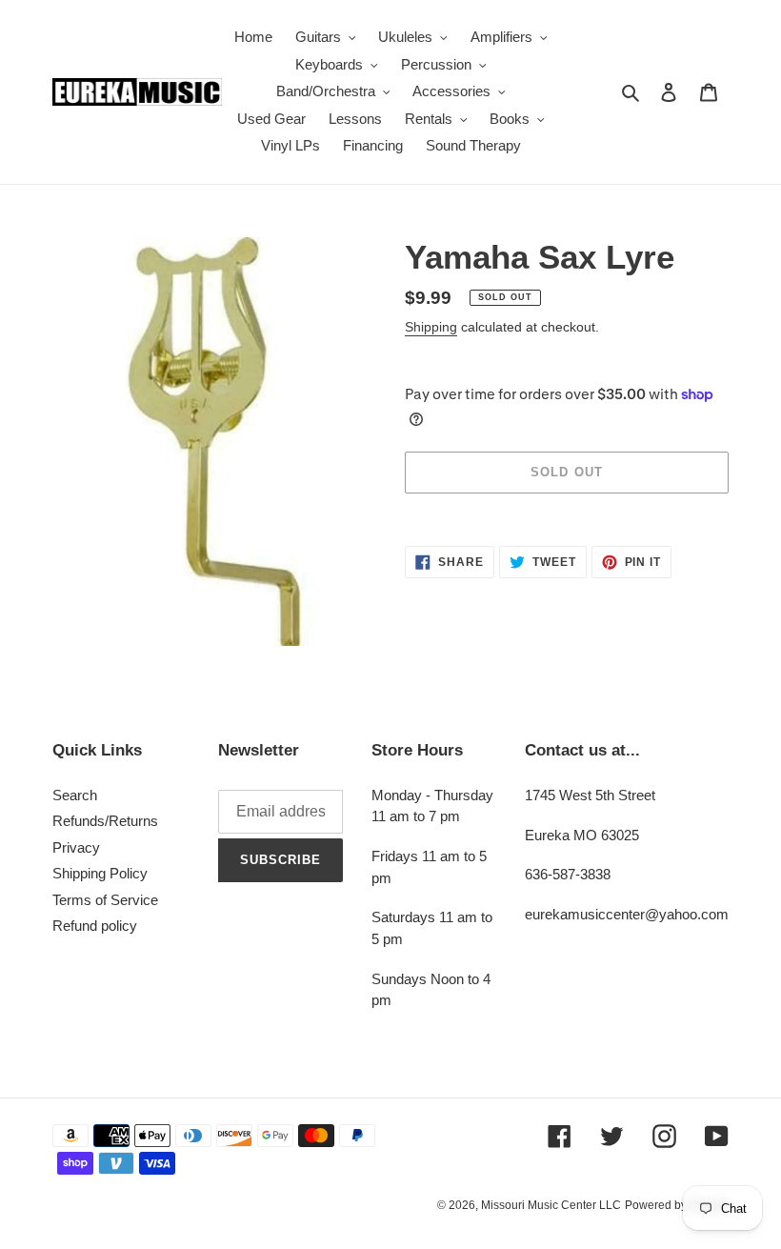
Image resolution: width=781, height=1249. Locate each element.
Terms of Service (105, 900)
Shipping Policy (100, 873)
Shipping (431, 326)
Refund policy (94, 925)
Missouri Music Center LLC (551, 1205)
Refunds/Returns (105, 821)
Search (74, 795)
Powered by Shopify (677, 1205)
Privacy (76, 847)
